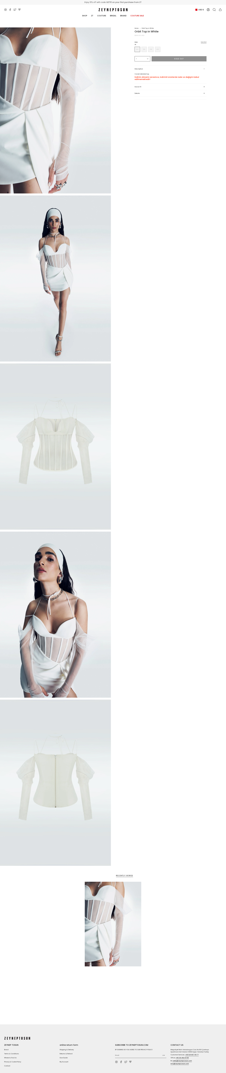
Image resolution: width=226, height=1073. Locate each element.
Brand (6, 1050)
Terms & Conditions (11, 1054)
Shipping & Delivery (67, 1050)
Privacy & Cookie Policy (12, 1062)
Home (137, 28)
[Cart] (220, 9)
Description (139, 69)
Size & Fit (138, 87)
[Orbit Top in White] (113, 924)
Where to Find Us (10, 1058)
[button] (214, 9)
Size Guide (63, 1058)
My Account (64, 1062)
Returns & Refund (66, 1054)
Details (137, 93)
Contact (7, 1066)
